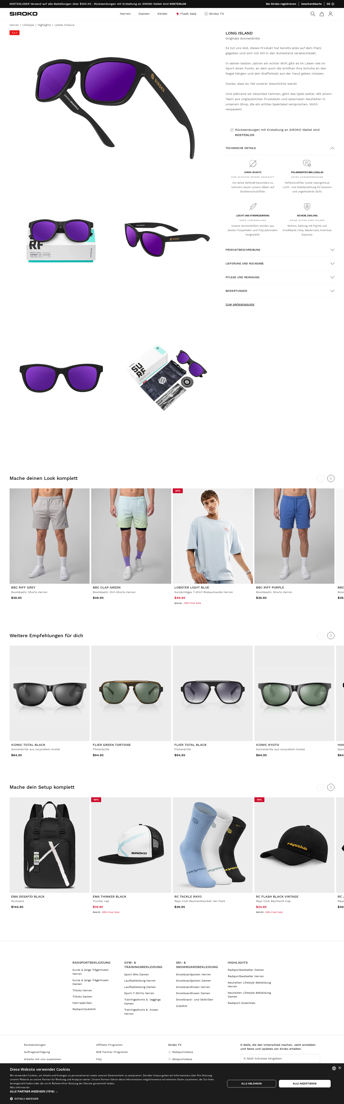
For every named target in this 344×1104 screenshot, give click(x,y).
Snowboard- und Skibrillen (194, 999)
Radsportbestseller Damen (246, 969)
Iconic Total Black (28, 745)
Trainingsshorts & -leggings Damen (142, 1001)
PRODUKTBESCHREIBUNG (243, 249)
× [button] (339, 1068)
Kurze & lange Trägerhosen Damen (90, 982)
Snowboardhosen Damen (193, 993)
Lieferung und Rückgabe (245, 263)
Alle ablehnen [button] (251, 1083)
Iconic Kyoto (267, 745)
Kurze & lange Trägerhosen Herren (90, 971)
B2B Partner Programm (112, 1052)
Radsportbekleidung (91, 962)
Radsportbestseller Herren (246, 976)
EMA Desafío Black (28, 896)
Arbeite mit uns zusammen (42, 1059)
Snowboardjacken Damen (193, 980)
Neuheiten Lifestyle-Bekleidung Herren (249, 984)
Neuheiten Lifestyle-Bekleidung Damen (249, 994)
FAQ (99, 1059)
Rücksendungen (35, 1044)
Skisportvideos (182, 1059)
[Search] (313, 14)
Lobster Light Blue (191, 587)
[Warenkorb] (321, 14)
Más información (20, 1087)
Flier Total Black (190, 745)
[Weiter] (330, 478)
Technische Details (241, 148)
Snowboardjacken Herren (193, 974)
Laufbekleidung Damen (140, 987)
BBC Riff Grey (23, 587)
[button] (114, 1091)
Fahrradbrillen (82, 1002)
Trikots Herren (82, 990)
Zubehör (182, 1005)
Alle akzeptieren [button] (305, 1083)
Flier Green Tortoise (112, 745)
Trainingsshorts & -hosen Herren (141, 1011)
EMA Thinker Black (109, 896)
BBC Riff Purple (270, 587)
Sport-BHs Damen (136, 974)
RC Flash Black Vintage (277, 896)
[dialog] (172, 1083)
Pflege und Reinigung (242, 277)
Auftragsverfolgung (37, 1052)
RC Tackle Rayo (188, 896)
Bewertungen (236, 290)
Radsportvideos (182, 1052)
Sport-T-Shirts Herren (139, 993)
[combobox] (334, 1068)
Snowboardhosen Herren (193, 987)
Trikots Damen (82, 996)
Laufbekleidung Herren (140, 980)
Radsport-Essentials (241, 1002)
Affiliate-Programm (109, 1044)
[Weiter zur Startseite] (23, 14)
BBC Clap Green (107, 587)
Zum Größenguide (240, 304)
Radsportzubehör (84, 1009)
